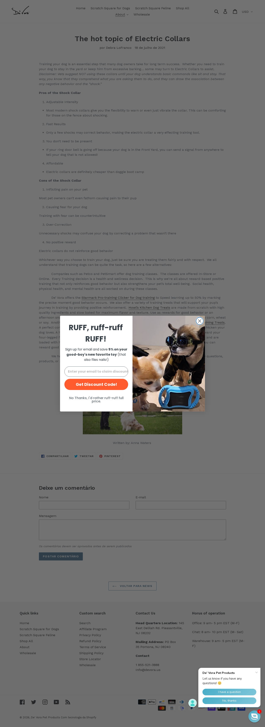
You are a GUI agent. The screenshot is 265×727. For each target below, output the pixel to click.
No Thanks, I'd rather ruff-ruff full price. (96, 400)
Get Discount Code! (96, 384)
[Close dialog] (199, 321)
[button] (254, 716)
